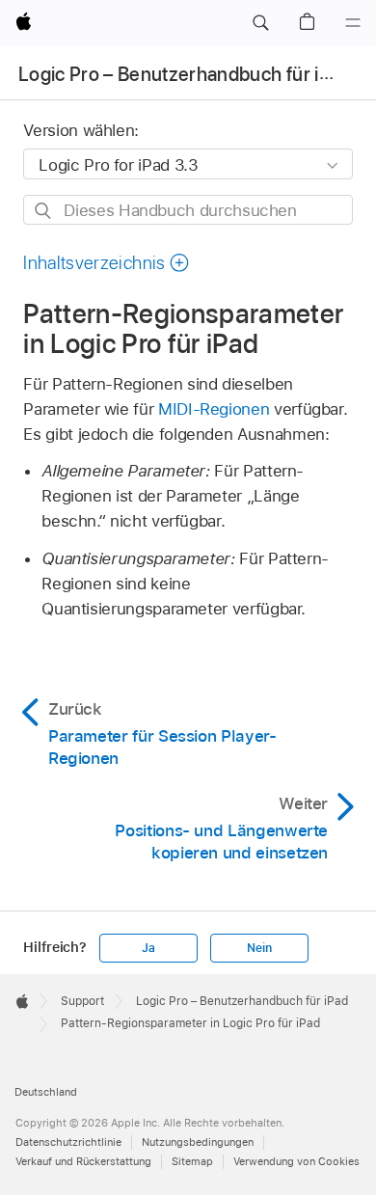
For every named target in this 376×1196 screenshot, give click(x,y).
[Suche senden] (44, 211)
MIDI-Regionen (213, 409)
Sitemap (192, 1161)
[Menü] (353, 23)
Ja (148, 948)
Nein (259, 948)
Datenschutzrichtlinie (68, 1142)
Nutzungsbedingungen (198, 1142)
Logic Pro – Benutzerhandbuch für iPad (184, 74)
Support (82, 1001)
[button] (260, 23)
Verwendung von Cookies (296, 1161)
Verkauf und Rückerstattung (83, 1161)
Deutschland (45, 1092)
